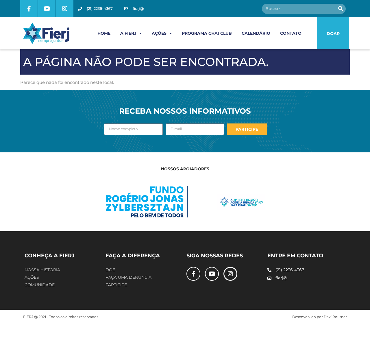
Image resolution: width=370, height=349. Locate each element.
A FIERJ (128, 33)
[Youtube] (47, 8)
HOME (103, 33)
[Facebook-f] (29, 8)
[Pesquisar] (341, 9)
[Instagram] (64, 8)
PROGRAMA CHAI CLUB (207, 33)
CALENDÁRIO (256, 33)
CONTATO (290, 33)
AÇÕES (159, 33)
